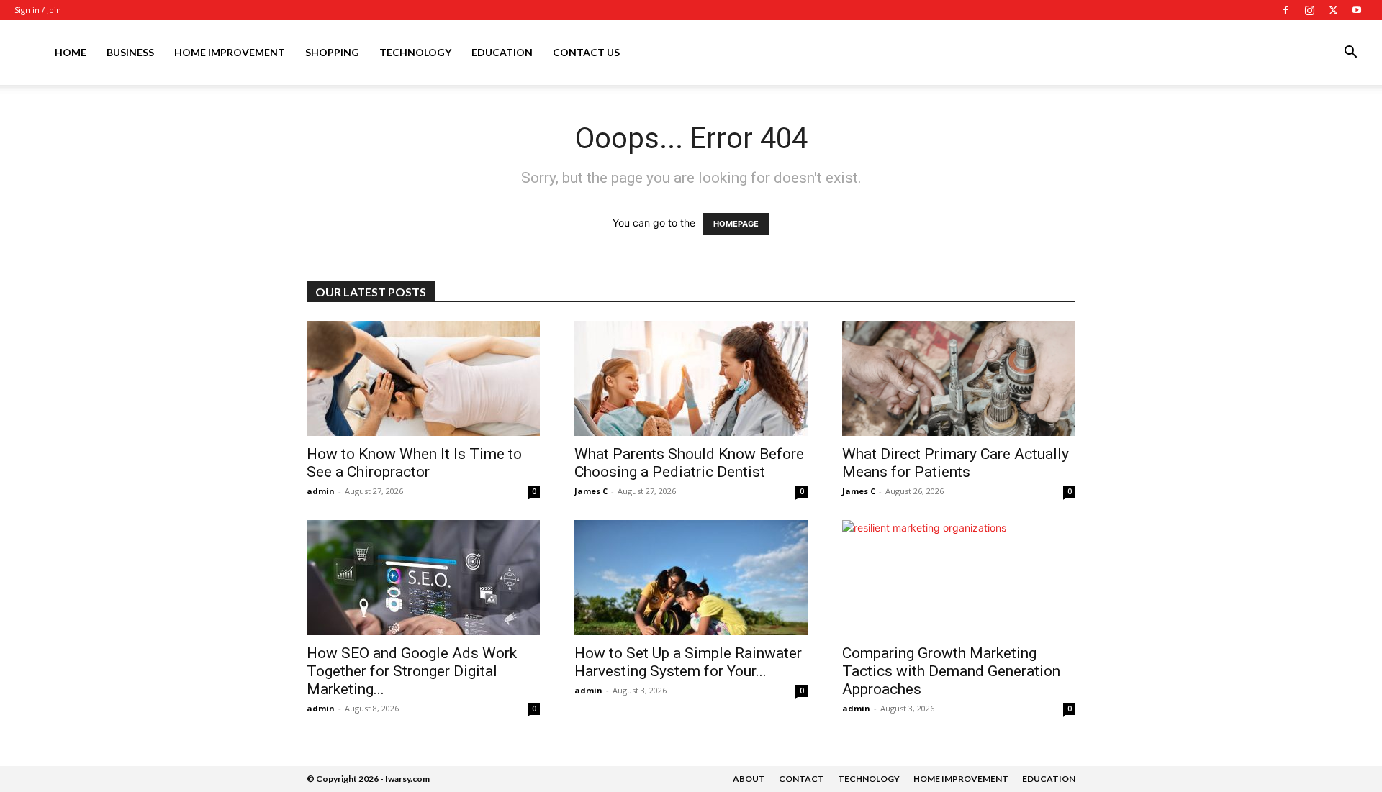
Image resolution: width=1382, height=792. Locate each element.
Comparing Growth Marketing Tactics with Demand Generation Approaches (951, 671)
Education (502, 52)
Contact (801, 778)
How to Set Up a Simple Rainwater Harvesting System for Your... (688, 662)
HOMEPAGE (736, 224)
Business (130, 52)
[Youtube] (1357, 10)
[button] (1350, 53)
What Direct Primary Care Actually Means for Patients (955, 463)
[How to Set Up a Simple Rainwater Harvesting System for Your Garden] (691, 577)
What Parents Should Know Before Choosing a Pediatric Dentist (689, 463)
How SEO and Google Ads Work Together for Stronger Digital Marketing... (412, 671)
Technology (415, 52)
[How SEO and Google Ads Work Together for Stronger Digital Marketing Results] (423, 577)
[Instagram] (1309, 10)
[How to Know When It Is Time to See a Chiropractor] (423, 378)
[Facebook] (1285, 10)
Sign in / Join (37, 9)
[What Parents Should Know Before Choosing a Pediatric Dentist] (691, 378)
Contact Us (586, 52)
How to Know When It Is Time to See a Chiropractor (414, 463)
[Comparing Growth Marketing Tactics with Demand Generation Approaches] (958, 577)
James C (591, 491)
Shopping (332, 52)
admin (321, 491)
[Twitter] (1333, 10)
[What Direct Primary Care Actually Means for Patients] (958, 378)
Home (70, 52)
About (749, 778)
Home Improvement (229, 52)
